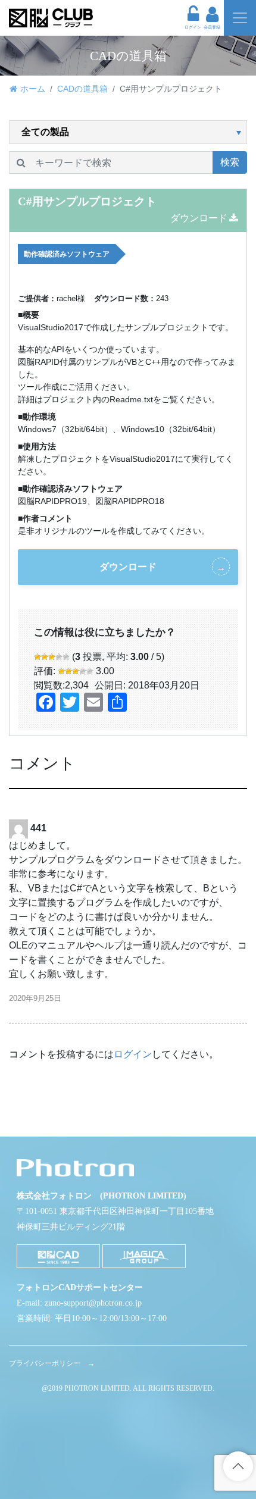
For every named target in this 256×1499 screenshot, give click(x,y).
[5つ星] (66, 657)
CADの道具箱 (82, 88)
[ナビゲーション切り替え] (240, 18)
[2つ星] (44, 657)
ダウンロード (198, 218)
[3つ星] (51, 657)
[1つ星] (37, 657)
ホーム (32, 88)
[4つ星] (59, 657)
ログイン (133, 1054)
